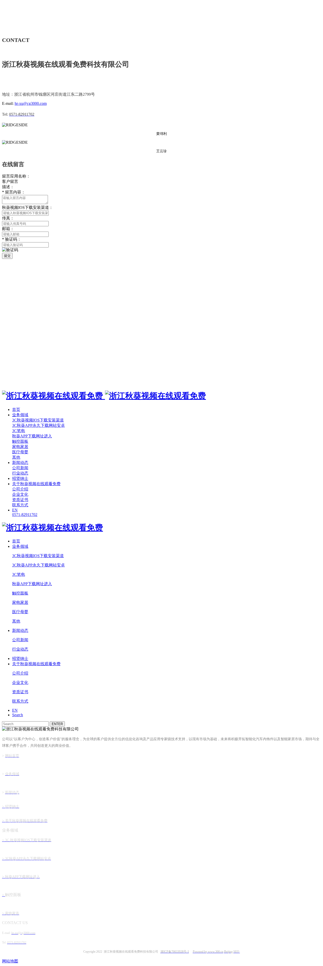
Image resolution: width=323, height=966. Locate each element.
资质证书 (20, 500)
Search (17, 715)
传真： (8, 218)
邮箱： (8, 229)
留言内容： (13, 192)
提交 (7, 256)
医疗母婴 (20, 452)
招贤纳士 (20, 478)
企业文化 (20, 494)
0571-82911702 (24, 514)
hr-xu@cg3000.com (31, 103)
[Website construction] (239, 951)
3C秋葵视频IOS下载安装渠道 (38, 420)
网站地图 (10, 961)
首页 (16, 409)
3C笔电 (18, 431)
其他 (16, 457)
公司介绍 (20, 489)
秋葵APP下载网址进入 (32, 436)
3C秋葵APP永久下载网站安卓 (38, 425)
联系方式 (20, 505)
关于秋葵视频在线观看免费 (36, 484)
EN (15, 510)
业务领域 (20, 415)
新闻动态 (20, 462)
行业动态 (20, 473)
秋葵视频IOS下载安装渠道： (27, 207)
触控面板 (20, 441)
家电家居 (20, 446)
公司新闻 (20, 468)
